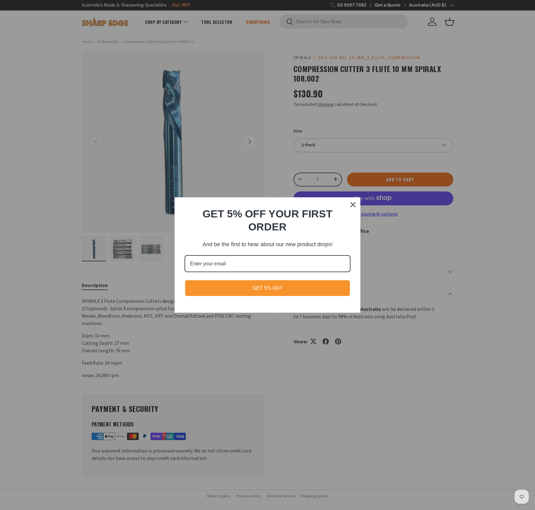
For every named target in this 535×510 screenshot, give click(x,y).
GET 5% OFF (267, 288)
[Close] (353, 204)
